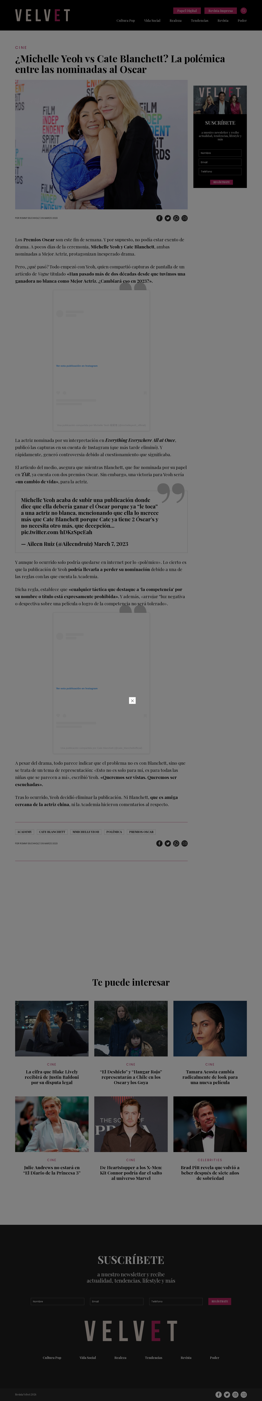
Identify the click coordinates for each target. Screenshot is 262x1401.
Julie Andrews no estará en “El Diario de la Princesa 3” (52, 1170)
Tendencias (199, 20)
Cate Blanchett (52, 832)
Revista (223, 20)
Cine (21, 47)
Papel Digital (187, 11)
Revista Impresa (221, 11)
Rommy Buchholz (29, 218)
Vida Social (152, 20)
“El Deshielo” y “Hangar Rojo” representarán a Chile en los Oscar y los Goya (131, 1077)
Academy (24, 832)
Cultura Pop (126, 20)
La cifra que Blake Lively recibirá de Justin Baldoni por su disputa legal (52, 1077)
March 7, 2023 (111, 543)
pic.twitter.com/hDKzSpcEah (56, 532)
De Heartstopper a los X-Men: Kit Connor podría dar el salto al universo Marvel (131, 1173)
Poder (242, 20)
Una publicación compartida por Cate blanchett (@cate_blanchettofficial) (101, 748)
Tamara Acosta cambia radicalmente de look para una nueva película (210, 1077)
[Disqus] (101, 917)
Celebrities (210, 1160)
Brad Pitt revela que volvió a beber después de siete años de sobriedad (210, 1173)
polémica (114, 832)
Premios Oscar (141, 832)
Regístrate (221, 182)
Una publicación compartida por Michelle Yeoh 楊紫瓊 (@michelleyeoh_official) (101, 425)
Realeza (176, 20)
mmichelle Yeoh (86, 832)
